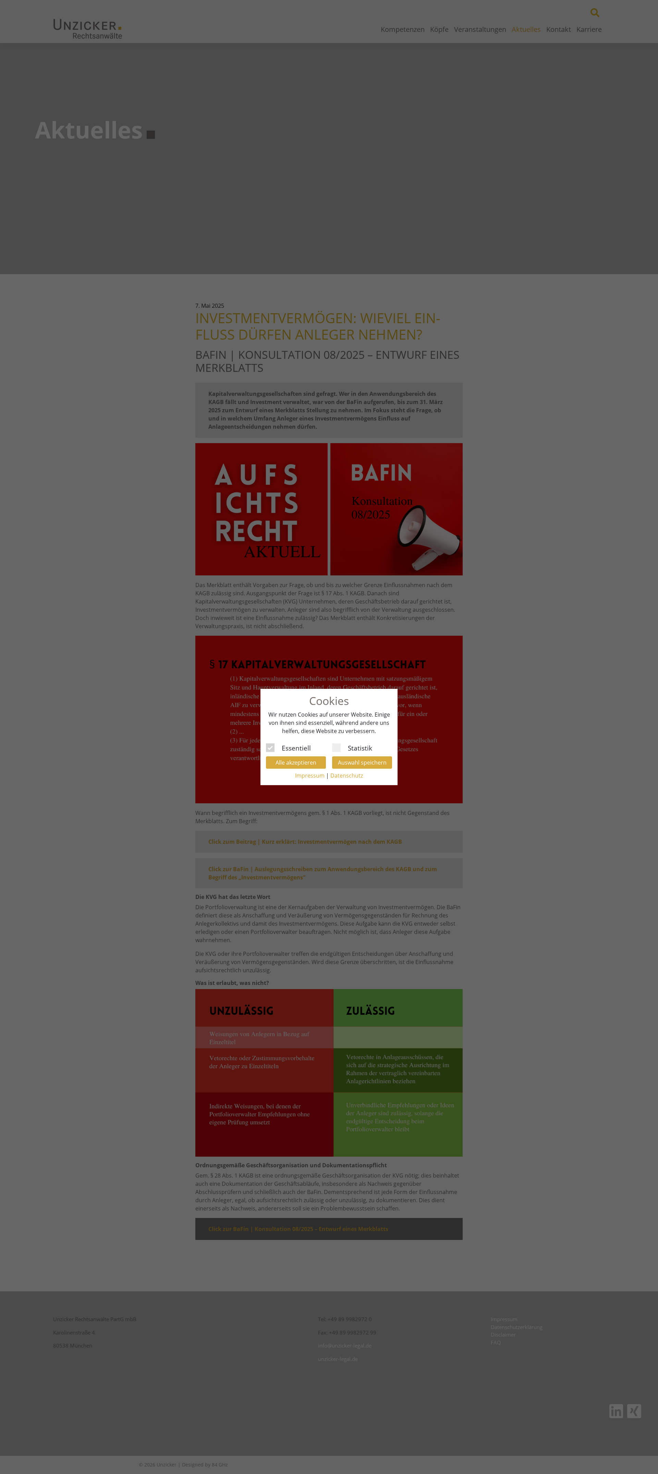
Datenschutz (346, 775)
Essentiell (296, 747)
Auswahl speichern (362, 762)
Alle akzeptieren (296, 762)
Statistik (360, 747)
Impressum (310, 775)
